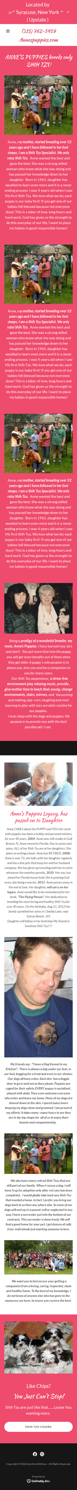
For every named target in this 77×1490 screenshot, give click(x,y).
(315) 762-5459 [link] (38, 31)
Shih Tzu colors (38, 1426)
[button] (9, 31)
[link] (38, 39)
